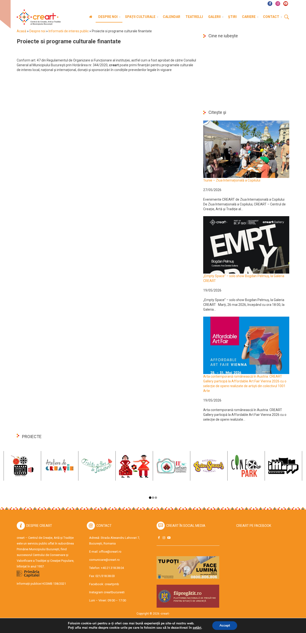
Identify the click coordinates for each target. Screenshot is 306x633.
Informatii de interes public (69, 31)
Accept (224, 625)
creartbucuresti (114, 592)
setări (197, 628)
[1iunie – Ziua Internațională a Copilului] (246, 149)
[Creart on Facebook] (159, 537)
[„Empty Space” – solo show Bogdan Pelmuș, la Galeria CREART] (246, 245)
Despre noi (37, 31)
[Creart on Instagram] (164, 537)
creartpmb (112, 584)
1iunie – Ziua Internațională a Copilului (231, 180)
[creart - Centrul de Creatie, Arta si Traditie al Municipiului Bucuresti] (37, 17)
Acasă (21, 31)
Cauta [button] (286, 17)
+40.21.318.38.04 (112, 568)
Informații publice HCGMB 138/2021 (41, 583)
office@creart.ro (110, 551)
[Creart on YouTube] (169, 537)
